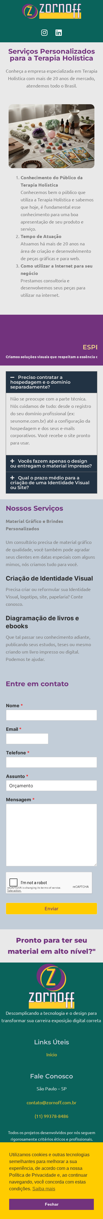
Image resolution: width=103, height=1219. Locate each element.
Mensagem (20, 799)
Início (51, 1054)
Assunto (17, 776)
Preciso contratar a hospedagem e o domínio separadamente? (40, 382)
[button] (51, 382)
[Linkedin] (59, 32)
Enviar (51, 908)
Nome (14, 705)
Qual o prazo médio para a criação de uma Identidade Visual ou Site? (50, 482)
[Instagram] (44, 32)
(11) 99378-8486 (51, 1116)
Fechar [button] (51, 1204)
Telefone (17, 752)
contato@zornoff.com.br (51, 1102)
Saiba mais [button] (43, 1188)
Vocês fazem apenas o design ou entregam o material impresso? (51, 463)
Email (13, 729)
